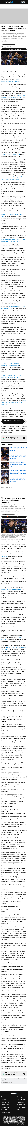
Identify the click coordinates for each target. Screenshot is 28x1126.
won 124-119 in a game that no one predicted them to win (13, 402)
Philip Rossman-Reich (9, 514)
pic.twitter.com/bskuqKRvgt (9, 273)
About (3, 1097)
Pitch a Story (20, 1102)
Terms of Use (21, 1104)
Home (2, 487)
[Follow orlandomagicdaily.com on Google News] (24, 438)
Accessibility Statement (8, 1110)
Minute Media (8, 1116)
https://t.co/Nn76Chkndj (8, 271)
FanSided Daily (5, 1102)
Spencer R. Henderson (9, 44)
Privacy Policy (5, 1104)
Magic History (9, 487)
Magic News (8, 1086)
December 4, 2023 (6, 277)
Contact (3, 1099)
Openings (20, 1097)
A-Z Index (20, 1110)
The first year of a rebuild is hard (10, 154)
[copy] (10, 47)
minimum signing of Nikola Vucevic (11, 589)
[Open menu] (2, 2)
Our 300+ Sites (21, 1099)
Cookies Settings (6, 1112)
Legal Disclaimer (22, 1107)
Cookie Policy (5, 1107)
